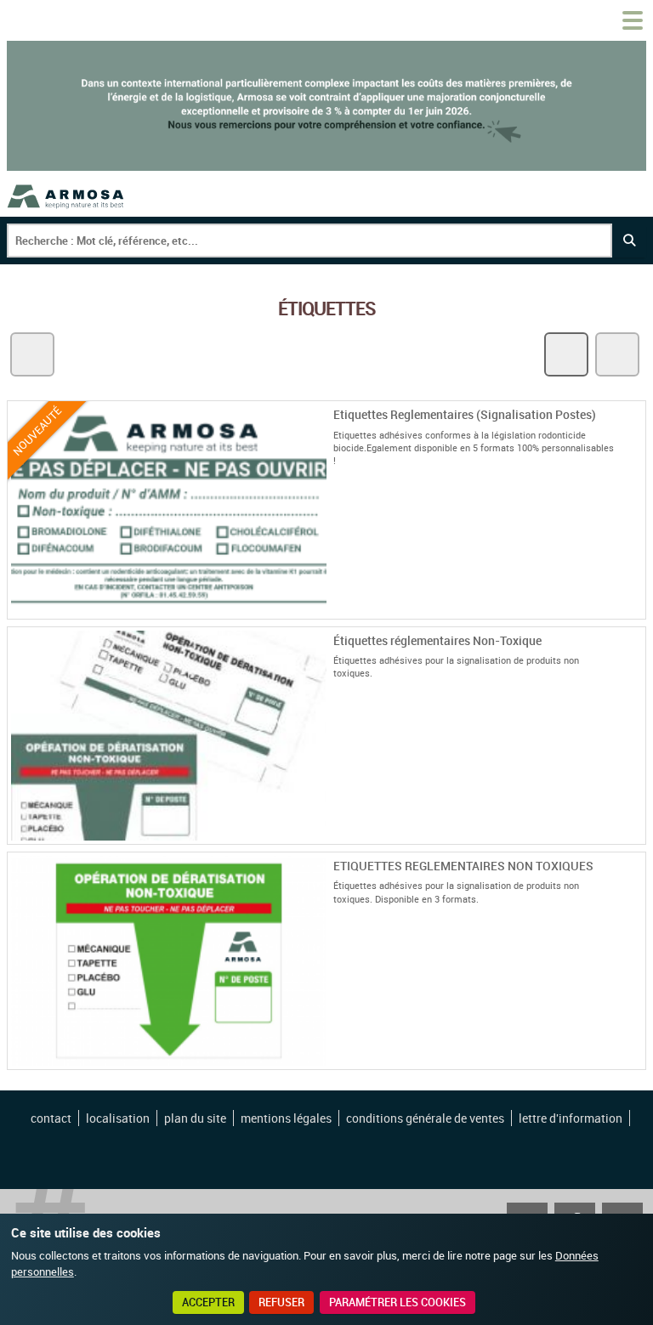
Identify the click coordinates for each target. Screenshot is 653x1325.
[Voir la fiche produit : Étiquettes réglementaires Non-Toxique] (635, 834)
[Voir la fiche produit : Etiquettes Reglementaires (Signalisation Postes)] (635, 608)
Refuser (281, 1302)
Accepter (208, 1302)
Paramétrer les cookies (397, 1302)
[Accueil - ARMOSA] (66, 196)
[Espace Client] (591, 20)
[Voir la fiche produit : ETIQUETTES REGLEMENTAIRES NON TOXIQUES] (635, 1059)
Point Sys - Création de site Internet (328, 1162)
